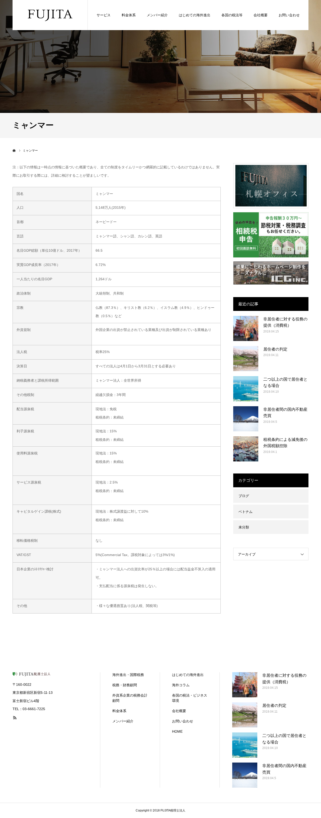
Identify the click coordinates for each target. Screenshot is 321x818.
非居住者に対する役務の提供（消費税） (285, 322)
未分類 (243, 527)
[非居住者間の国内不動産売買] (245, 418)
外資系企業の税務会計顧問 (129, 698)
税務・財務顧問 (124, 685)
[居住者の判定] (245, 358)
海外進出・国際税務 (128, 675)
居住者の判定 (275, 349)
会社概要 (261, 15)
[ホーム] (14, 150)
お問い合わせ (289, 15)
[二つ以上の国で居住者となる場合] (245, 388)
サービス (104, 15)
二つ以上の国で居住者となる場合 (285, 382)
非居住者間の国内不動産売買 (285, 412)
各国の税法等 (232, 15)
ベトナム (245, 512)
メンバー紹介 (157, 15)
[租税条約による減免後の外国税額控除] (245, 448)
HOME (177, 731)
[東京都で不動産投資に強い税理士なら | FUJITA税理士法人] (50, 15)
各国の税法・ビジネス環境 (189, 698)
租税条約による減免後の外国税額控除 (285, 442)
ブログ (243, 496)
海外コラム (181, 685)
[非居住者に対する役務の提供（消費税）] (245, 328)
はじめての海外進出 (194, 15)
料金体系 (129, 15)
